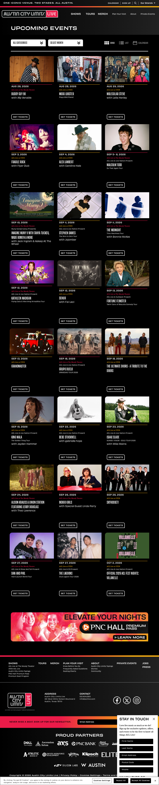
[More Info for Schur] (79, 273)
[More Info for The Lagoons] (79, 546)
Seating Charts (69, 671)
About (133, 14)
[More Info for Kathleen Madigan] (32, 271)
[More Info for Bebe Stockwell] (79, 409)
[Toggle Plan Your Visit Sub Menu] (127, 14)
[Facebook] (117, 700)
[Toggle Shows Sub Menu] (83, 14)
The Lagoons (66, 574)
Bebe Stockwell (67, 437)
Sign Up (126, 3)
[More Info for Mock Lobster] (79, 69)
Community (96, 671)
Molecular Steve (116, 94)
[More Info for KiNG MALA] (32, 409)
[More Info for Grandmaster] (32, 341)
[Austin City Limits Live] (30, 14)
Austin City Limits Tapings (19, 671)
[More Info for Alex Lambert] (79, 137)
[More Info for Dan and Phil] (32, 546)
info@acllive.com (87, 699)
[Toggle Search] (135, 3)
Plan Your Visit (119, 14)
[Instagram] (137, 700)
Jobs (145, 664)
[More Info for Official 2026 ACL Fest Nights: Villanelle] (127, 546)
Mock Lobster (66, 94)
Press (146, 667)
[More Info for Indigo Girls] (79, 477)
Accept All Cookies (141, 780)
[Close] (155, 780)
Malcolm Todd (114, 165)
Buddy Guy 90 (18, 94)
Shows (76, 14)
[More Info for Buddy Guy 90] (32, 69)
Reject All (121, 780)
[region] (79, 781)
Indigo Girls (65, 503)
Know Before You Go (71, 666)
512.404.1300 (85, 697)
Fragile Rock (18, 162)
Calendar (113, 3)
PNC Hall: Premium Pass (18, 674)
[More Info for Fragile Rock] (32, 137)
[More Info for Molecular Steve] (127, 69)
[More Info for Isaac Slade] (127, 409)
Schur (62, 298)
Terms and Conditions (116, 775)
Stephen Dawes (67, 233)
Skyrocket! (113, 503)
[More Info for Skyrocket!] (127, 477)
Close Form (154, 719)
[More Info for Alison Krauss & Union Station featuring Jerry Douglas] (32, 477)
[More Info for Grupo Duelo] (79, 341)
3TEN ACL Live (14, 669)
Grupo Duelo (66, 369)
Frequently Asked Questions (75, 669)
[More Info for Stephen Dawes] (79, 205)
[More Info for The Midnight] (127, 205)
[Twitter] (127, 700)
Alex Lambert (66, 162)
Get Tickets (20, 117)
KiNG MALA (16, 437)
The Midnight (114, 230)
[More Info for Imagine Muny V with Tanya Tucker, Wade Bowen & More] (32, 205)
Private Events (148, 14)
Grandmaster (18, 366)
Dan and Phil (18, 574)
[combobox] (28, 42)
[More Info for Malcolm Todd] (127, 137)
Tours (90, 14)
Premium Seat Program (18, 676)
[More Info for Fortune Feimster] (127, 273)
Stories (94, 669)
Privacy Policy (69, 775)
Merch (105, 14)
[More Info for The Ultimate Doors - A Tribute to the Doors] (127, 341)
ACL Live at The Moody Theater (21, 666)
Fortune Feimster (116, 301)
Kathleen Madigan (21, 298)
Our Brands (147, 3)
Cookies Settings (90, 775)
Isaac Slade (113, 437)
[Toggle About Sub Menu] (137, 14)
